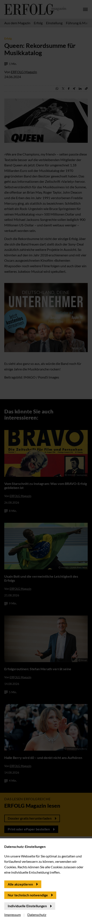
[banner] (46, 460)
